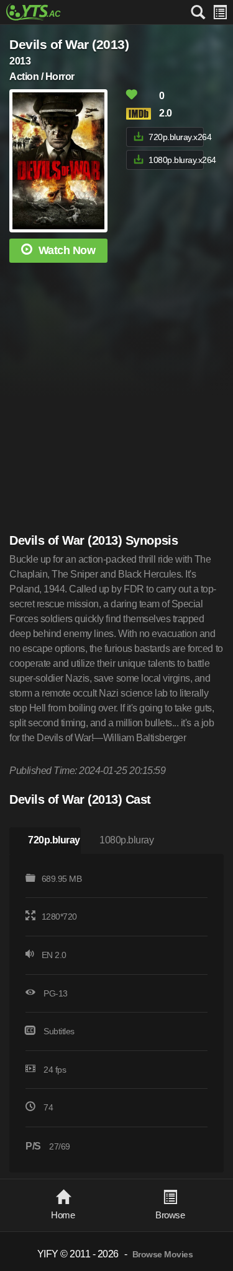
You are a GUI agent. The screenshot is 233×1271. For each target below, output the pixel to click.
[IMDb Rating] (141, 114)
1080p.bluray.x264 (175, 160)
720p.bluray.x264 (175, 137)
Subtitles (59, 1031)
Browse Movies (162, 1254)
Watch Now (67, 250)
